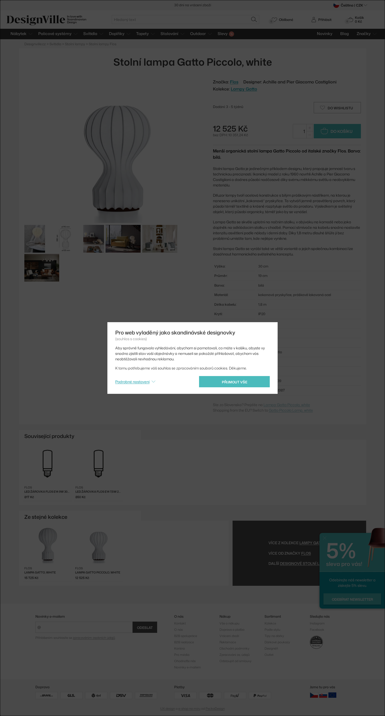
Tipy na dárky (274, 636)
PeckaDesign (215, 708)
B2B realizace (184, 642)
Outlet (269, 654)
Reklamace (227, 642)
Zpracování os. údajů (234, 654)
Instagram (317, 623)
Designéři (271, 648)
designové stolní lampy (305, 563)
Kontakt (180, 623)
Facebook (317, 629)
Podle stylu (272, 629)
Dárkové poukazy (277, 642)
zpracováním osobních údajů (94, 637)
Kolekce (270, 623)
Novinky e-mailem (50, 616)
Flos (306, 553)
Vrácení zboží (229, 636)
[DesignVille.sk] (323, 695)
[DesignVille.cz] (314, 695)
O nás (178, 629)
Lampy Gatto (244, 89)
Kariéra (179, 648)
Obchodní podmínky (234, 648)
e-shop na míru (189, 708)
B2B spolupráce (185, 636)
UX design (167, 708)
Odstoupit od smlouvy (235, 661)
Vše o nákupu (229, 623)
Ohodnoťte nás (185, 661)
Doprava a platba (231, 629)
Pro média (181, 654)
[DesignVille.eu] (332, 695)
